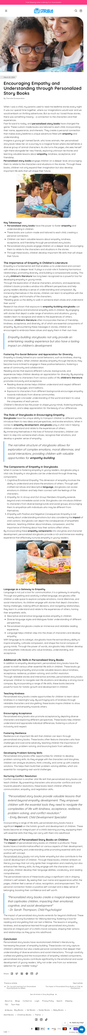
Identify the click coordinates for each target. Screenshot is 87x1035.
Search (59, 1001)
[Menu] (6, 10)
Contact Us (27, 1001)
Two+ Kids (15, 1004)
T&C (6, 1004)
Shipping (68, 1001)
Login (37, 1001)
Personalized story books (17, 856)
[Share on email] (31, 973)
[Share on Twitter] (16, 973)
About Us (8, 1001)
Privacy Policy (48, 1001)
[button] (75, 10)
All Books (9, 1010)
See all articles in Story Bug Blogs (42, 994)
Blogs (17, 1001)
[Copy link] (36, 973)
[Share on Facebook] (11, 973)
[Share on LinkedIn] (21, 973)
